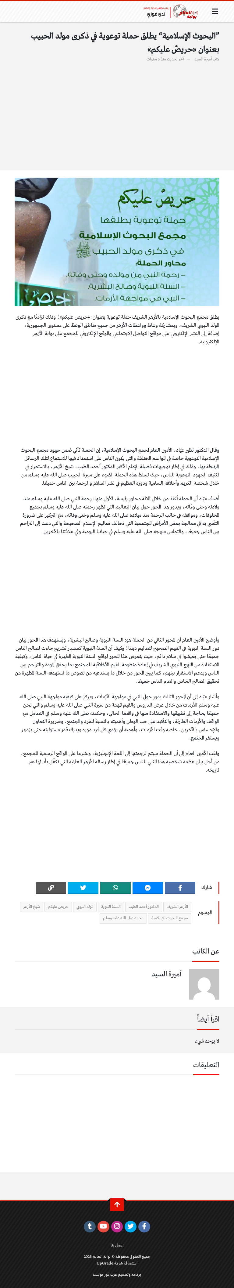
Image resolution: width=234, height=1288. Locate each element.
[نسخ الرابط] (51, 888)
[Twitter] (83, 888)
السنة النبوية (111, 907)
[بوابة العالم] (172, 11)
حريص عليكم (58, 907)
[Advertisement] (117, 113)
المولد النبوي (84, 907)
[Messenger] (148, 888)
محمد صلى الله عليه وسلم (123, 918)
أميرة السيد (203, 59)
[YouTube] (103, 1226)
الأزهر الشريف (177, 907)
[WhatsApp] (115, 888)
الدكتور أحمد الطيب (144, 907)
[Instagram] (117, 1226)
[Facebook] (180, 888)
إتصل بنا (117, 1245)
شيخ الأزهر (31, 907)
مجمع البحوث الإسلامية (169, 918)
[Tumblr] (90, 1226)
